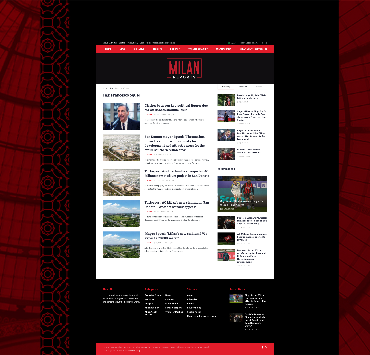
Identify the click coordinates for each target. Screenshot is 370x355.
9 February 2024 (162, 211)
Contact (122, 43)
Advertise (113, 43)
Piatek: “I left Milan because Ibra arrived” (249, 151)
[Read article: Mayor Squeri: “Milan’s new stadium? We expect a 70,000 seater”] (121, 244)
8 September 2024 (162, 114)
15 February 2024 (162, 180)
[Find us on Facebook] (262, 43)
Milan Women (224, 49)
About (105, 43)
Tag (111, 88)
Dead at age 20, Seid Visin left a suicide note (252, 97)
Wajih (149, 114)
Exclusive (139, 49)
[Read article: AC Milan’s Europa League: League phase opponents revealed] (226, 238)
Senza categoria (174, 307)
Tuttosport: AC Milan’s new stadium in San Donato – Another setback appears (177, 204)
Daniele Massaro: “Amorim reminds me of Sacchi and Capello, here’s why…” (252, 220)
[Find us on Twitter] (266, 43)
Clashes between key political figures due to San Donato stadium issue (176, 107)
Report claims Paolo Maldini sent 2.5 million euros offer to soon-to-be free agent (251, 134)
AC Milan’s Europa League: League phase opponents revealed (252, 236)
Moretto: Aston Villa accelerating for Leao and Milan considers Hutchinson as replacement (251, 256)
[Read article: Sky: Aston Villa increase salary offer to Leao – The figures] (242, 194)
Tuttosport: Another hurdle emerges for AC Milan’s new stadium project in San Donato (177, 173)
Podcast (175, 49)
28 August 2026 (227, 209)
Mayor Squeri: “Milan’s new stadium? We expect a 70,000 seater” (176, 235)
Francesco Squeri (122, 88)
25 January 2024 (161, 243)
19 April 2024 (160, 154)
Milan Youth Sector (251, 49)
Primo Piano (171, 303)
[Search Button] (266, 49)
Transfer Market (198, 49)
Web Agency (135, 350)
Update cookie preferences (163, 43)
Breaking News (153, 295)
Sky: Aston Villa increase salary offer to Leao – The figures (242, 203)
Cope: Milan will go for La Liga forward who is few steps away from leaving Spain (252, 115)
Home (108, 49)
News (122, 49)
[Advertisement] (86, 20)
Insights (157, 49)
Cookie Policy (145, 43)
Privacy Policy (132, 43)
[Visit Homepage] (185, 68)
